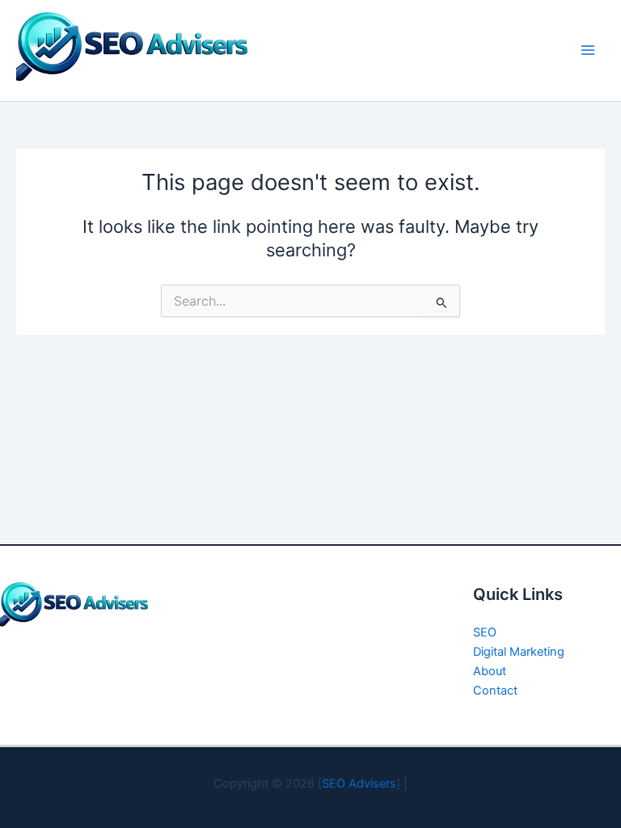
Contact (495, 690)
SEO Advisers (359, 783)
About (489, 671)
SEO (484, 632)
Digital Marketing (518, 651)
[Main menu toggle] (588, 50)
